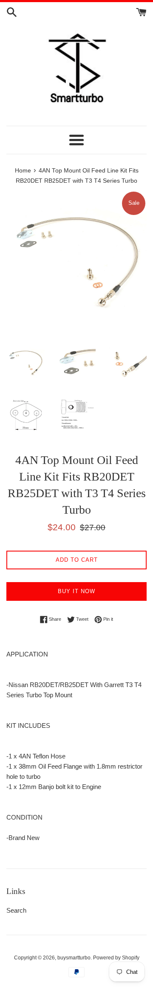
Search (16, 910)
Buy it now (76, 591)
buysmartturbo (74, 958)
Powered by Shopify (116, 958)
